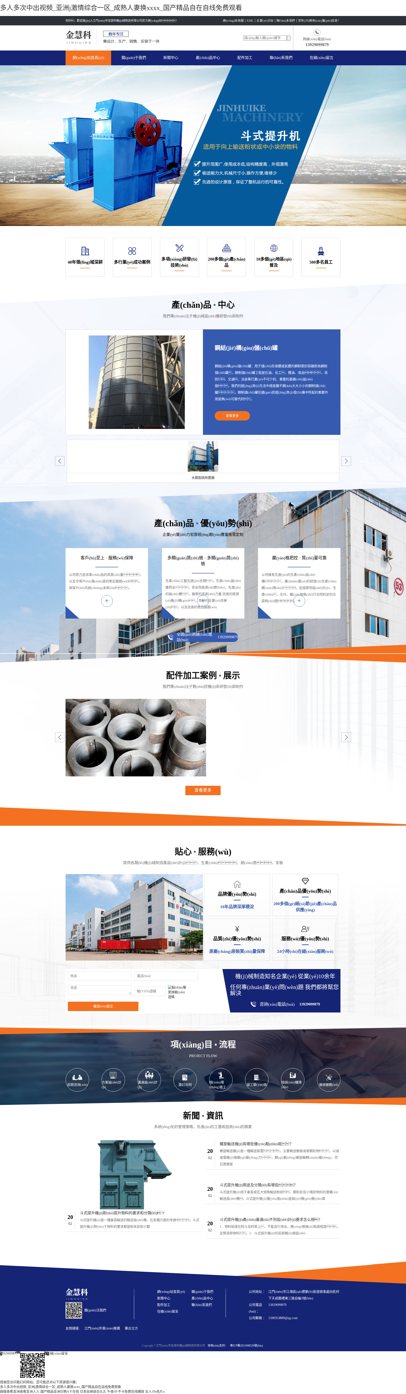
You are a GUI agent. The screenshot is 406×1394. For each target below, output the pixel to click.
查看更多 (232, 415)
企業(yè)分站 (265, 20)
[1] (32, 1365)
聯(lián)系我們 (286, 20)
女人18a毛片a (154, 1391)
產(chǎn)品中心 (208, 58)
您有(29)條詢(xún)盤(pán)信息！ (319, 20)
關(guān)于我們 (133, 58)
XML (250, 20)
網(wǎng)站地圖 (233, 20)
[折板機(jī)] (203, 737)
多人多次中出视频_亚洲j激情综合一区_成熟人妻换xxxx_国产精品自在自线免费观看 (121, 8)
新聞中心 (170, 58)
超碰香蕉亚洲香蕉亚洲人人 (19, 1391)
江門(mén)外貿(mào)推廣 (102, 1328)
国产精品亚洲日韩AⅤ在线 (59, 1391)
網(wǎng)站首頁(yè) (88, 58)
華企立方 (131, 1328)
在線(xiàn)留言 (321, 58)
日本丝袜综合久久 (93, 1391)
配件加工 (244, 58)
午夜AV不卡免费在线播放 (125, 1391)
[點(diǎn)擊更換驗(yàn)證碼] (177, 992)
